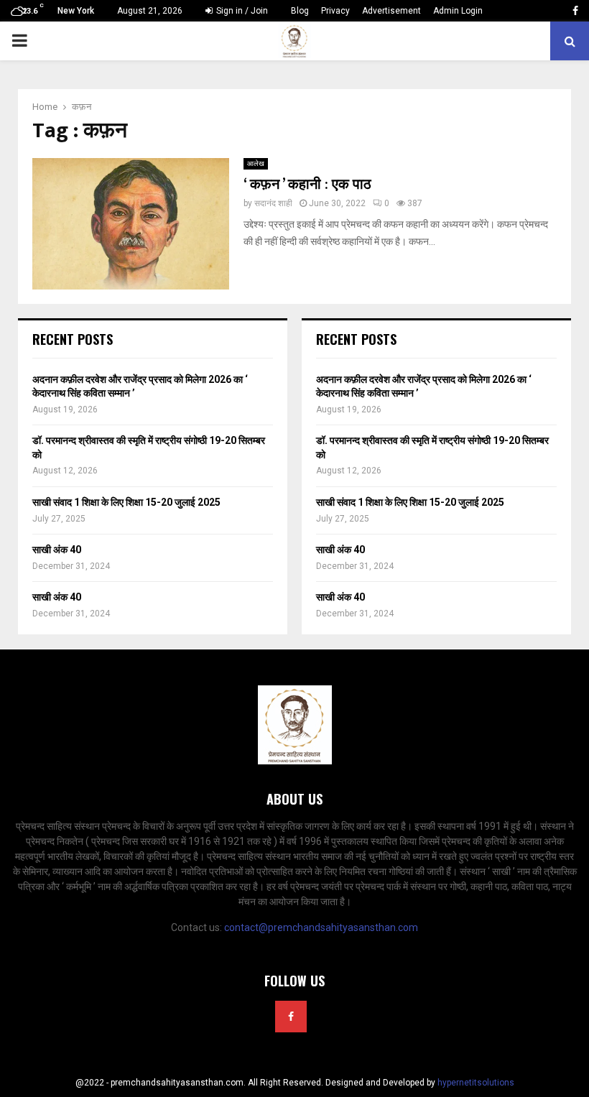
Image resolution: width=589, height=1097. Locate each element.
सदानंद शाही (273, 203)
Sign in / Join (241, 11)
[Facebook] (291, 1016)
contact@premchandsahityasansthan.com (321, 927)
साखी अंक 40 (56, 549)
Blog (300, 11)
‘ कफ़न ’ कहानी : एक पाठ (307, 184)
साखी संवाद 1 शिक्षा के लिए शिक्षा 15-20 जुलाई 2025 (126, 502)
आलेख (255, 163)
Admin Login (458, 11)
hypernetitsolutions (475, 1083)
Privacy (335, 11)
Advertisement (391, 11)
